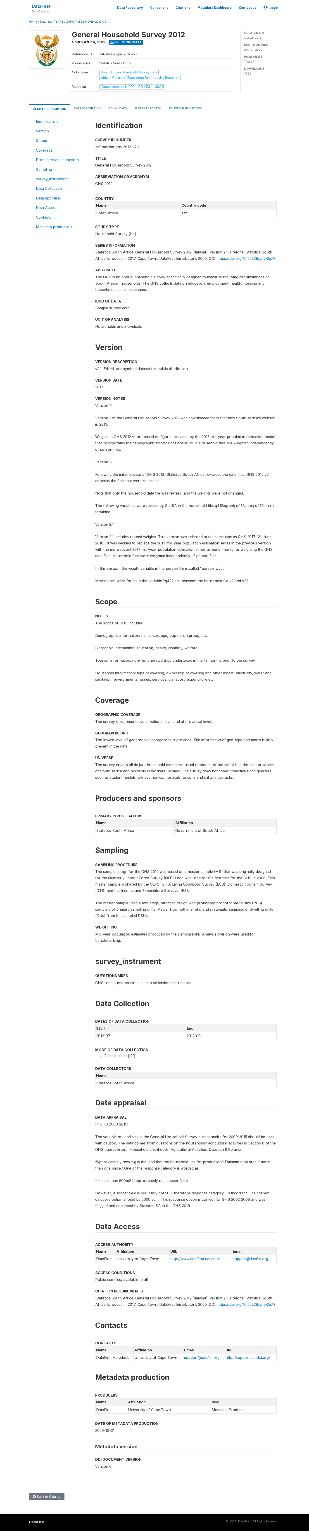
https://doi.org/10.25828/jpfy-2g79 (246, 258)
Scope (41, 140)
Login (273, 7)
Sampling (44, 169)
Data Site (46, 21)
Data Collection (49, 188)
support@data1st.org (250, 1259)
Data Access (46, 207)
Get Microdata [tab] (149, 108)
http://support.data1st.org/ (248, 1357)
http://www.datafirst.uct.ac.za (195, 1259)
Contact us (247, 7)
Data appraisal (48, 198)
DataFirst (41, 6)
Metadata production (54, 227)
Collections (159, 7)
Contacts (43, 217)
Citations (183, 7)
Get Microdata (128, 42)
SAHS (59, 21)
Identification (47, 121)
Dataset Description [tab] (49, 109)
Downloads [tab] (117, 108)
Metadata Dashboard (214, 7)
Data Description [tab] (87, 108)
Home (33, 21)
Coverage (44, 150)
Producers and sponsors (57, 159)
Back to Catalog (48, 1496)
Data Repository (130, 7)
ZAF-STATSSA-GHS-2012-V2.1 (87, 21)
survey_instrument (52, 179)
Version (42, 131)
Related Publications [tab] (185, 108)
